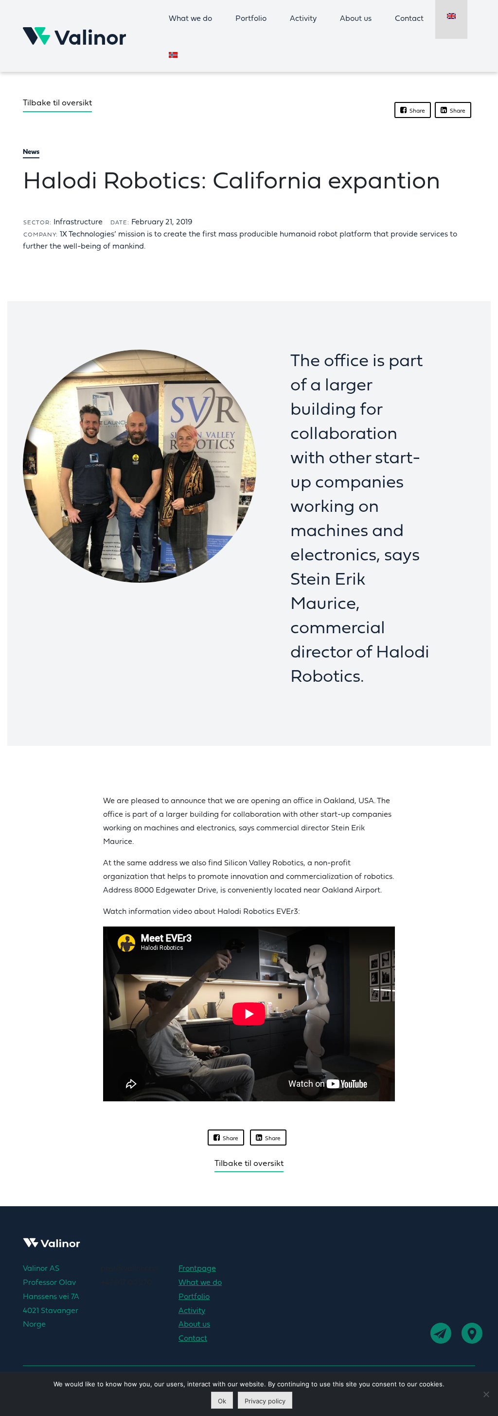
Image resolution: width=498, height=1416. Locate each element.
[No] (486, 1394)
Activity (303, 19)
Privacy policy (265, 1401)
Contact (409, 19)
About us (356, 19)
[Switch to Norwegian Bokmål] (173, 55)
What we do (190, 19)
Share (416, 111)
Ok (222, 1401)
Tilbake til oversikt (57, 103)
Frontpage (197, 1269)
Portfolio (251, 19)
